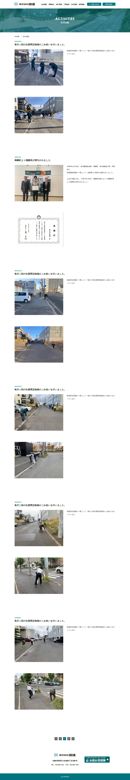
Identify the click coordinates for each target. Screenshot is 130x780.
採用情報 (81, 4)
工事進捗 (66, 4)
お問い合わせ (95, 4)
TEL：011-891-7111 (57, 765)
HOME (17, 36)
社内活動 (74, 4)
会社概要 (44, 4)
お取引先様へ (109, 4)
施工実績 (59, 4)
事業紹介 (51, 4)
